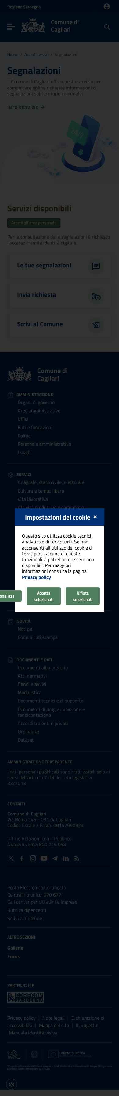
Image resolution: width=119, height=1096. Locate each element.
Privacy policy (36, 577)
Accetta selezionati (43, 596)
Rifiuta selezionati (82, 596)
